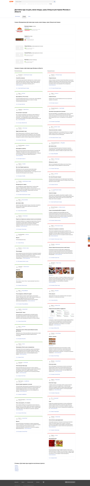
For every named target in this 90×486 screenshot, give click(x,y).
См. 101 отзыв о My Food (20, 104)
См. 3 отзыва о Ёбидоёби (53, 153)
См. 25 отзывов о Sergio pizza (54, 392)
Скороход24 (56, 398)
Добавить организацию (71, 482)
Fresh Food (26, 362)
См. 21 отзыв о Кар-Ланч (53, 300)
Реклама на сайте (30, 482)
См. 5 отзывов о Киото (53, 457)
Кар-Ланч (23, 326)
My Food (23, 93)
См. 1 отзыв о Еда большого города (22, 88)
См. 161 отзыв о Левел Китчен (21, 122)
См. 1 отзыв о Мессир (20, 242)
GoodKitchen (26, 381)
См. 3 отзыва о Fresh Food (20, 375)
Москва (16, 465)
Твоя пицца (57, 158)
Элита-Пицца (58, 333)
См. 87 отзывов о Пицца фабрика (22, 303)
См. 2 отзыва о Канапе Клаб (21, 321)
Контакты (37, 482)
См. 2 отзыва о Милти (20, 357)
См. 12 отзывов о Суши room (54, 257)
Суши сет (27, 145)
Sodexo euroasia (62, 207)
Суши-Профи (61, 108)
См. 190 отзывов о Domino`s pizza (22, 261)
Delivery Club (57, 305)
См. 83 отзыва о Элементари (21, 229)
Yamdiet (24, 163)
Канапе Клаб (25, 309)
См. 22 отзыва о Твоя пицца (21, 140)
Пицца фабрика (25, 290)
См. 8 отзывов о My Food (53, 184)
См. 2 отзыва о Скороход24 (54, 411)
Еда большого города (28, 74)
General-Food (24, 418)
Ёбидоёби (63, 142)
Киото (57, 435)
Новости (23, 482)
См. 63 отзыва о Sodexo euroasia (55, 220)
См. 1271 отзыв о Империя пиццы (55, 88)
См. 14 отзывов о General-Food (54, 374)
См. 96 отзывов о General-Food (21, 431)
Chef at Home (29, 399)
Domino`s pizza (57, 126)
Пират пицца (58, 262)
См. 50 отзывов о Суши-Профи (54, 121)
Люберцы (16, 470)
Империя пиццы (59, 74)
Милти (23, 343)
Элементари (25, 215)
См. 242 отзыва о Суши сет (20, 158)
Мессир (27, 234)
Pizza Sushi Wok (25, 199)
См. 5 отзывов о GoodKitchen (21, 394)
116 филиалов (27, 37)
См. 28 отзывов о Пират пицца (54, 285)
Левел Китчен (26, 109)
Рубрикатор (16, 482)
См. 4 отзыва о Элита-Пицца (54, 355)
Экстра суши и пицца (59, 225)
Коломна (16, 466)
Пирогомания (26, 266)
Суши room (58, 244)
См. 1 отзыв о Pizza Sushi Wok (21, 210)
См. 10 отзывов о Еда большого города (23, 194)
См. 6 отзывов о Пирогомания (21, 285)
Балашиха (17, 469)
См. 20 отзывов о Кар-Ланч (21, 338)
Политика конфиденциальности (28, 485)
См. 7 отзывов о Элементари (54, 430)
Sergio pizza (57, 379)
